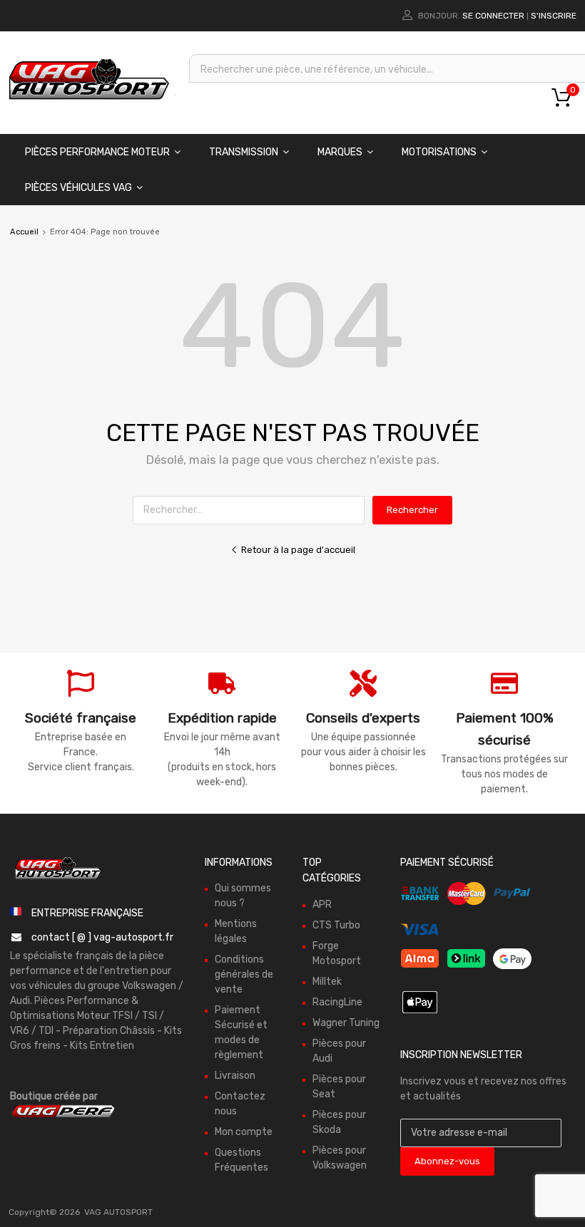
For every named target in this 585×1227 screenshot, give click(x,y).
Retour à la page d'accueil (298, 549)
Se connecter (493, 16)
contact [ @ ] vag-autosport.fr (102, 937)
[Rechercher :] (252, 510)
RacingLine (337, 1002)
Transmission (243, 152)
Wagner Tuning (346, 1023)
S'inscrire (553, 16)
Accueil (24, 232)
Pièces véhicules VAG (78, 188)
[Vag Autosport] (89, 103)
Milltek (327, 981)
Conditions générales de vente (244, 974)
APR (322, 905)
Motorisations (439, 152)
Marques (339, 152)
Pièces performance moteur (97, 152)
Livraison (235, 1076)
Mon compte (244, 1132)
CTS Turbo (336, 925)
